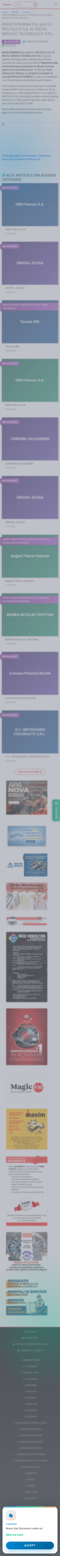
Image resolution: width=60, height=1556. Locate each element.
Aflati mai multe (14, 1534)
